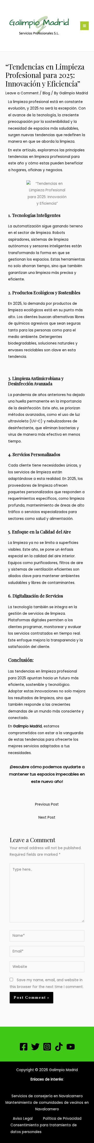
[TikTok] (59, 1046)
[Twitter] (35, 1046)
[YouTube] (70, 1046)
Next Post (46, 817)
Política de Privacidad (62, 1118)
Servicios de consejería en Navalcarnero (47, 1096)
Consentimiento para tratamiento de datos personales (43, 1128)
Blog (46, 93)
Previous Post (47, 804)
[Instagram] (47, 1046)
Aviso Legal (23, 1118)
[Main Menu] (84, 25)
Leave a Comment (22, 93)
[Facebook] (23, 1046)
